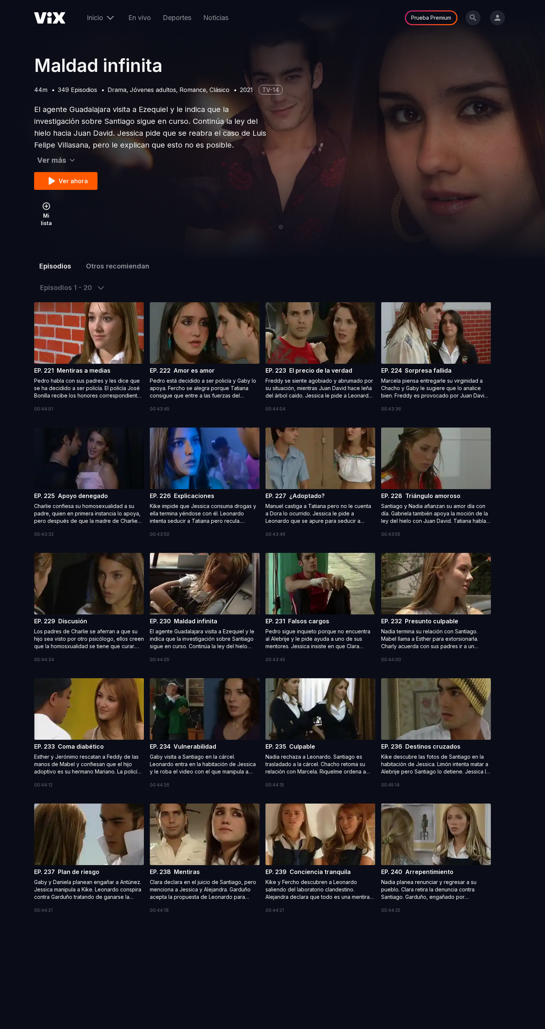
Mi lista (46, 219)
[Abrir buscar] (473, 17)
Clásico (219, 89)
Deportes (177, 18)
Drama (117, 89)
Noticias (215, 18)
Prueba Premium (431, 17)
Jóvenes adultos (153, 89)
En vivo (139, 18)
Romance (192, 89)
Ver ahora (73, 181)
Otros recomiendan (117, 266)
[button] (89, 357)
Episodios (55, 266)
